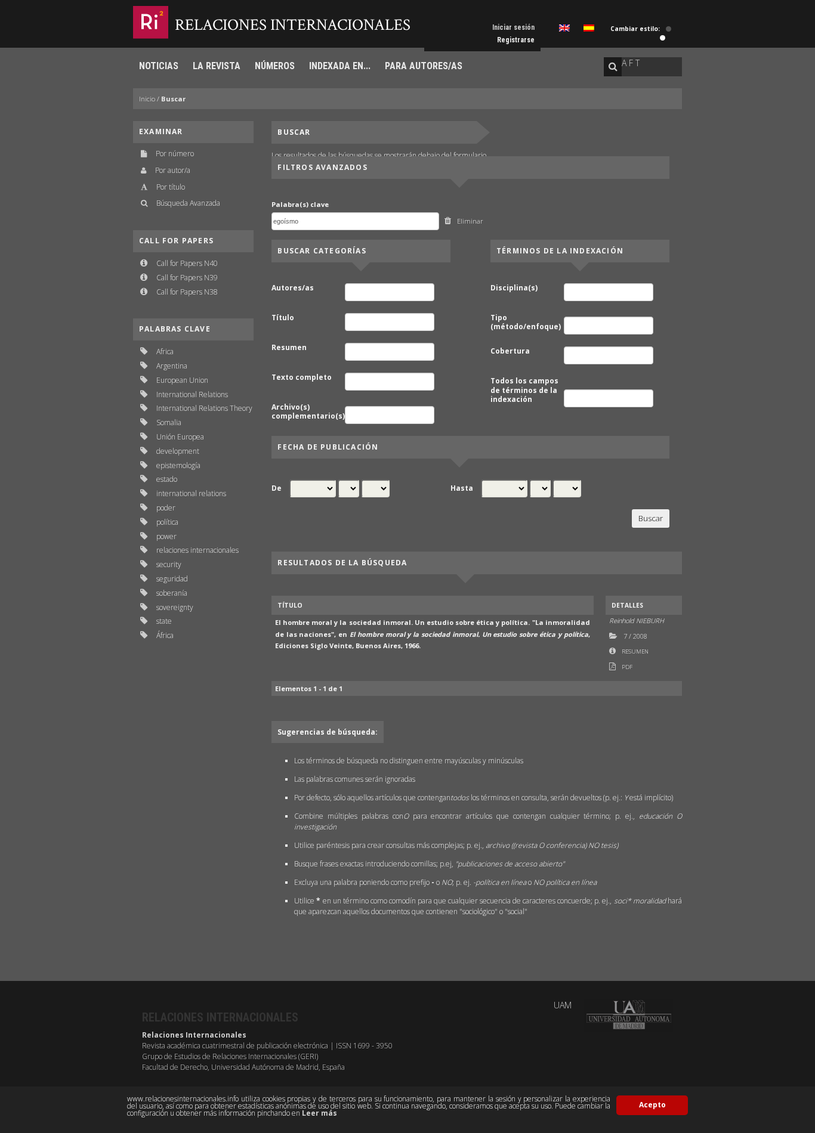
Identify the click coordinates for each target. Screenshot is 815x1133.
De (276, 488)
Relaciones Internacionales (292, 24)
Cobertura (510, 351)
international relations (191, 493)
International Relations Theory (204, 408)
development (177, 451)
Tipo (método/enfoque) (525, 322)
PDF (627, 667)
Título (282, 318)
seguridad (172, 579)
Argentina (171, 366)
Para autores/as (423, 66)
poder (165, 508)
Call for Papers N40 (187, 263)
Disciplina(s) (514, 288)
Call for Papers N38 (187, 292)
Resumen (289, 347)
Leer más (319, 1113)
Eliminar (470, 220)
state (164, 621)
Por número (175, 153)
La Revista (216, 66)
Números (275, 66)
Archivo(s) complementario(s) (307, 412)
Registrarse (516, 40)
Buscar (173, 98)
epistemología (178, 465)
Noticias (158, 66)
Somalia (168, 422)
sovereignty (174, 607)
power (166, 536)
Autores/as (292, 288)
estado (166, 479)
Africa (165, 351)
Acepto (652, 1105)
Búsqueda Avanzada (188, 203)
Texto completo (301, 377)
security (168, 564)
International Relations (192, 394)
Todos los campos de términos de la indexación (524, 390)
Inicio (147, 98)
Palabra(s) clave (300, 204)
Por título (170, 187)
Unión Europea (180, 437)
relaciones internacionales (197, 550)
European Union (182, 380)
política (167, 522)
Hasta (461, 488)
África (165, 635)
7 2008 (635, 635)
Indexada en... (340, 66)
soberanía (171, 593)
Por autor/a (172, 170)
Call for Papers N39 (187, 278)
